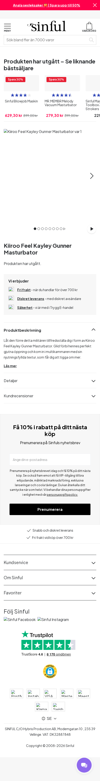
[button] (95, 5)
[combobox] (46, 40)
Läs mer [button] (10, 393)
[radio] (12, 122)
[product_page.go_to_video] (91, 256)
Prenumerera (50, 537)
